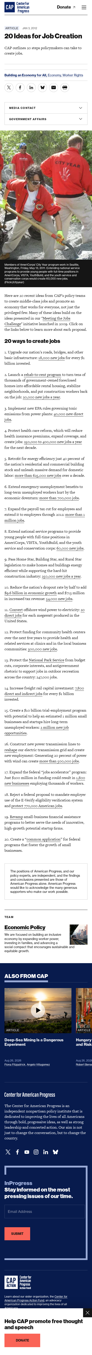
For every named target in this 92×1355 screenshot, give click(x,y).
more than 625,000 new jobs (38, 475)
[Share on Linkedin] (31, 87)
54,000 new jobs (59, 598)
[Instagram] (36, 1152)
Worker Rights (73, 75)
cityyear (18, 282)
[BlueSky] (55, 1152)
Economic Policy (24, 927)
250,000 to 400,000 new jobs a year (53, 441)
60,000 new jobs (70, 548)
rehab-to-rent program (42, 374)
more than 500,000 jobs (59, 761)
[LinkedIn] (45, 1152)
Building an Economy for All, (26, 75)
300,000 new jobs (42, 649)
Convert (16, 609)
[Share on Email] (53, 87)
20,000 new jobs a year (41, 397)
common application (44, 839)
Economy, (55, 75)
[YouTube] (26, 1152)
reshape (10, 750)
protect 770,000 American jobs (36, 805)
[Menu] (84, 7)
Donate (64, 7)
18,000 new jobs (51, 357)
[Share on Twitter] (8, 87)
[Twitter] (8, 1152)
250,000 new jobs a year (61, 576)
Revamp (16, 816)
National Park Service (46, 660)
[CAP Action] (19, 1282)
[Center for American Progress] (10, 7)
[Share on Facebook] (20, 87)
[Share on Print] (64, 87)
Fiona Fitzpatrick (14, 1064)
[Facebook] (17, 1152)
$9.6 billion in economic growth (30, 593)
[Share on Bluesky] (42, 87)
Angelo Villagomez (38, 1064)
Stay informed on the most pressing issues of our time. (38, 1189)
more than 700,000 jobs (59, 498)
